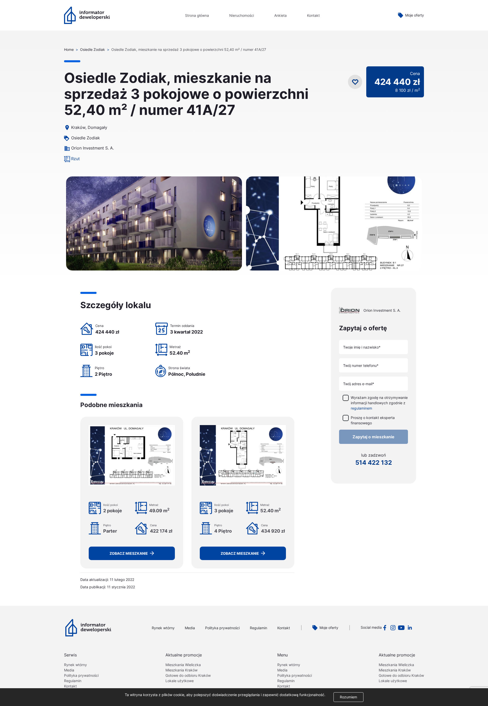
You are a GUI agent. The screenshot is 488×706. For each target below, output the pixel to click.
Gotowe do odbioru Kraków (188, 675)
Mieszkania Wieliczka (183, 665)
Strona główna (197, 15)
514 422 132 (373, 462)
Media (190, 628)
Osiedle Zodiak (92, 49)
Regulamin (258, 628)
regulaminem (361, 408)
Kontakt (313, 15)
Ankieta (280, 15)
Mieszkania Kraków (181, 670)
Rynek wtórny (163, 628)
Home (69, 49)
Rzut (75, 158)
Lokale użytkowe (179, 681)
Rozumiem (348, 697)
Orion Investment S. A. (92, 148)
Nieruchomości (241, 15)
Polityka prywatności (222, 628)
